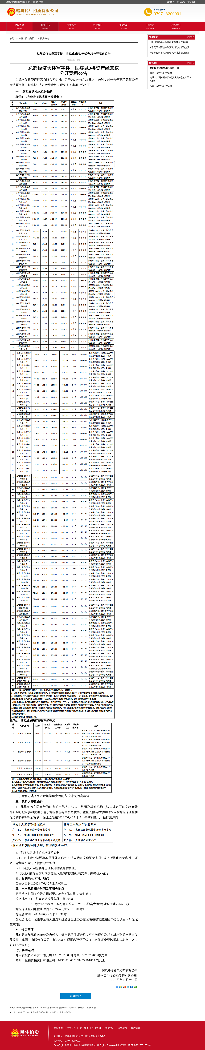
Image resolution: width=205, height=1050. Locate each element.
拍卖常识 (123, 25)
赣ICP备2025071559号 (139, 1045)
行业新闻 (97, 25)
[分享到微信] (135, 987)
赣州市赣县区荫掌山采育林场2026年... (170, 42)
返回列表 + (75, 995)
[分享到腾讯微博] (128, 987)
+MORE (190, 37)
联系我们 (176, 25)
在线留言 (149, 25)
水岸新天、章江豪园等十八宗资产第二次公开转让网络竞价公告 (44, 1012)
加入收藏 (181, 2)
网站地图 (191, 2)
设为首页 (171, 2)
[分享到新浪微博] (124, 987)
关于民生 (71, 25)
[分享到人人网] (131, 987)
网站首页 (19, 25)
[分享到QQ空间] (120, 987)
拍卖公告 (45, 25)
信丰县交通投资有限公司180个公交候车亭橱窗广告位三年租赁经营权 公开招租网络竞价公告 (56, 1007)
